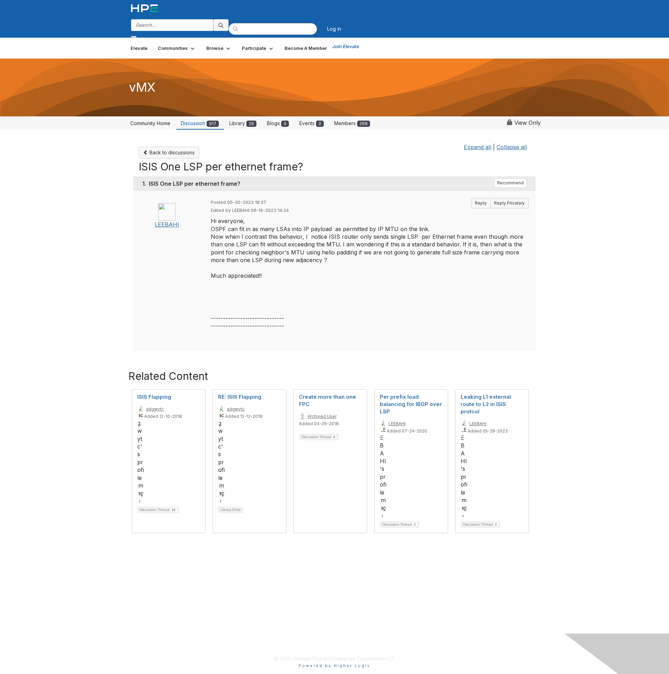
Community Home (150, 123)
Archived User (322, 416)
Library (241, 123)
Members (351, 123)
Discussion (198, 123)
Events (310, 123)
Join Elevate (345, 46)
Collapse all (512, 147)
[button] (177, 48)
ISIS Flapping (154, 396)
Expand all (477, 147)
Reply (481, 203)
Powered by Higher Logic (335, 665)
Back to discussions (171, 152)
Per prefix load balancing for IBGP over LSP (411, 404)
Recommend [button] (510, 182)
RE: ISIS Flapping (239, 396)
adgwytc (155, 409)
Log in (334, 29)
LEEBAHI (167, 224)
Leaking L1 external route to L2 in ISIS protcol (486, 404)
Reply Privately (509, 203)
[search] (221, 25)
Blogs (276, 123)
